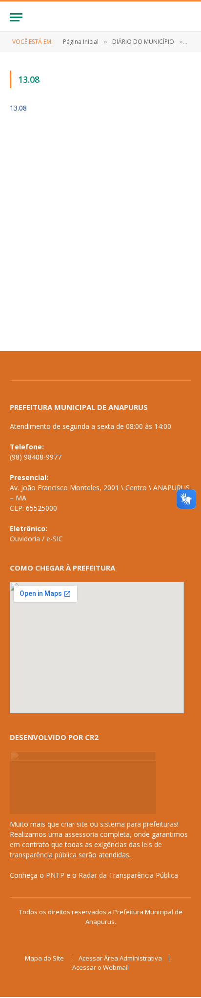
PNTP (55, 875)
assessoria (81, 834)
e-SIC (54, 538)
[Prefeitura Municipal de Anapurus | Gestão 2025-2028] (100, 17)
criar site (74, 824)
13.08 (18, 107)
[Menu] (16, 17)
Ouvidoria (25, 538)
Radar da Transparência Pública (128, 875)
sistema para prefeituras (138, 824)
